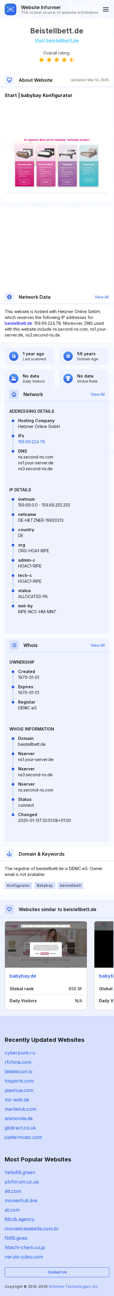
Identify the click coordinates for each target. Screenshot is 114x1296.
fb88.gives (16, 1238)
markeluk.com (20, 1109)
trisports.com (19, 1081)
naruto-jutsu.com (24, 1257)
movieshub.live (21, 1200)
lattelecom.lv (18, 1071)
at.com (12, 1210)
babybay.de (23, 976)
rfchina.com (18, 1062)
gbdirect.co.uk (20, 1128)
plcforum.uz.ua (22, 1182)
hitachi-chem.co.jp (25, 1247)
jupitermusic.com (23, 1137)
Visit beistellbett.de (57, 40)
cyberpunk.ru (20, 1053)
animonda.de (19, 1118)
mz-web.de (17, 1100)
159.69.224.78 (31, 441)
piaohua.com (19, 1090)
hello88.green (20, 1172)
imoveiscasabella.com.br (32, 1229)
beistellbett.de (18, 323)
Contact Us (57, 1272)
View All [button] (102, 297)
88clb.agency (19, 1219)
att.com (13, 1191)
